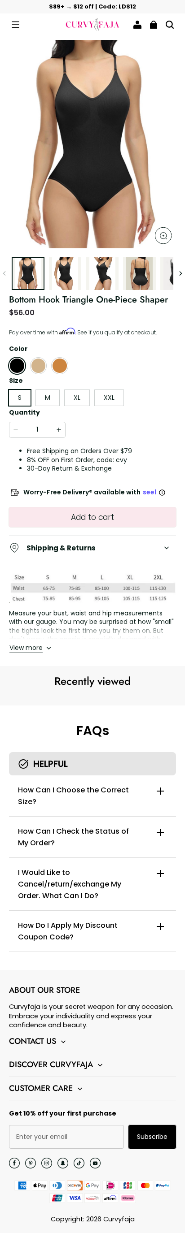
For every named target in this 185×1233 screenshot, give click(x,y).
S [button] (20, 397)
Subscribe (152, 1136)
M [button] (47, 397)
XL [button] (77, 397)
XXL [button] (109, 397)
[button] (15, 24)
